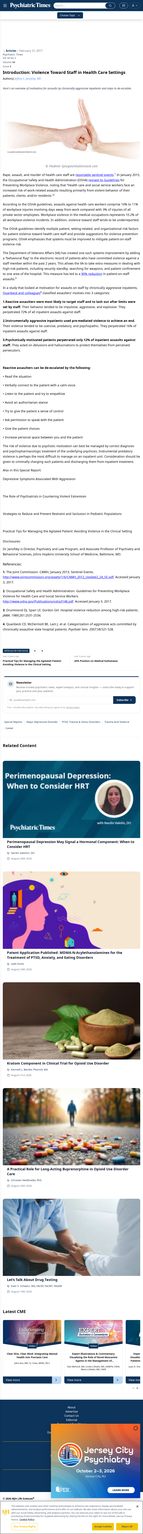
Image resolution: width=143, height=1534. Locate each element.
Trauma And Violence (116, 722)
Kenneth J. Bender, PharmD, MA (29, 1069)
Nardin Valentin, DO (23, 853)
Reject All (127, 1526)
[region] (71, 1517)
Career (9, 728)
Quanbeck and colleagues (21, 293)
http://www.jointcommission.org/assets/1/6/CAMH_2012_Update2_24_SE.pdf (58, 577)
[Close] (137, 1506)
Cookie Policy (27, 1519)
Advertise (71, 1411)
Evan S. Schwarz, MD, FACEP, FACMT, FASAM (36, 1286)
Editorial (71, 1420)
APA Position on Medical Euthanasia (24, 661)
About (71, 1407)
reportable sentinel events (95, 175)
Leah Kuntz (17, 963)
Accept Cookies (103, 1526)
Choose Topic (67, 15)
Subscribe (122, 700)
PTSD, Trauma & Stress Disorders (81, 722)
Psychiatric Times (13, 54)
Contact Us (71, 1416)
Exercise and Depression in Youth (94, 661)
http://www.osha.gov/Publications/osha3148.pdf (38, 601)
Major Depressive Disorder (42, 722)
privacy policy (73, 707)
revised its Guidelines (103, 180)
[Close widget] (135, 1428)
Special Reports (13, 722)
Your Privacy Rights (24, 1526)
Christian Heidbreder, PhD (26, 1180)
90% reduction (91, 274)
